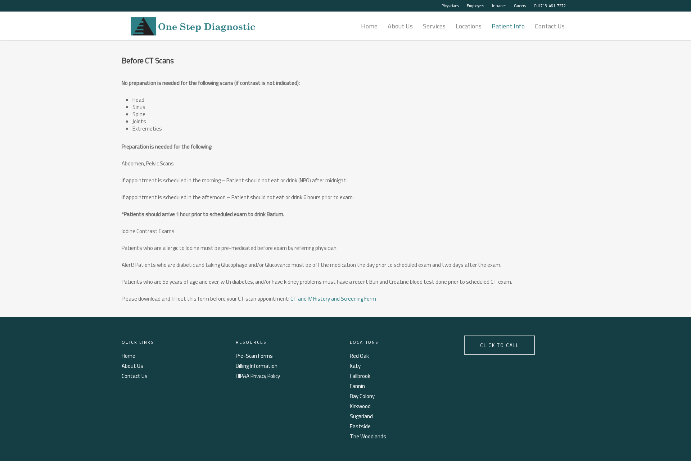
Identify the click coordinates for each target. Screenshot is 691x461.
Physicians (450, 6)
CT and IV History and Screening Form (333, 299)
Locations (469, 26)
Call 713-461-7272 (550, 6)
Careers (520, 6)
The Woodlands (368, 436)
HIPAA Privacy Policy (258, 376)
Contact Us (550, 26)
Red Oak (359, 356)
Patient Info (508, 26)
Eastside (360, 426)
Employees (475, 6)
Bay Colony (362, 396)
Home (369, 26)
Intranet (499, 6)
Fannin (357, 386)
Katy (355, 366)
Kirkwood (360, 406)
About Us (400, 26)
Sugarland (361, 416)
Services (434, 26)
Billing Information (256, 366)
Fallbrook (360, 376)
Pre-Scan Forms (254, 356)
